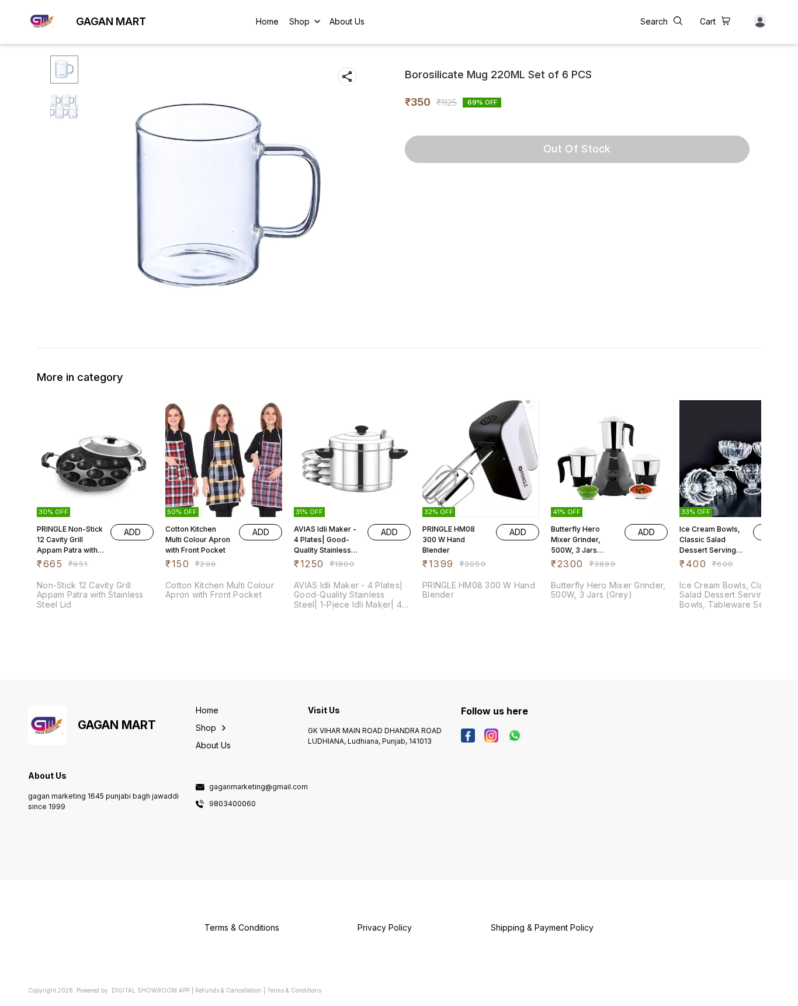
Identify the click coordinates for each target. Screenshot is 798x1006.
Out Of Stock (577, 149)
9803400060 (232, 804)
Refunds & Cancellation (228, 990)
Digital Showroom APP (151, 990)
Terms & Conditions (294, 990)
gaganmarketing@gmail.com (258, 787)
